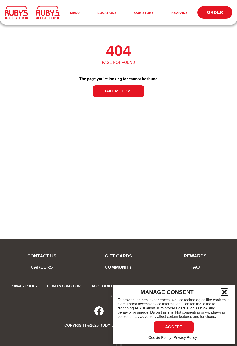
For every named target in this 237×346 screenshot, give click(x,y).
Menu (75, 13)
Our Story (143, 13)
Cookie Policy (159, 338)
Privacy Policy (185, 338)
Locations (106, 13)
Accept (173, 327)
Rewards (179, 13)
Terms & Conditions (64, 286)
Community (118, 267)
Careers (42, 267)
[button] (224, 292)
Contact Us (41, 256)
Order (219, 14)
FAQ (195, 267)
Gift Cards (118, 256)
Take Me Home (118, 91)
